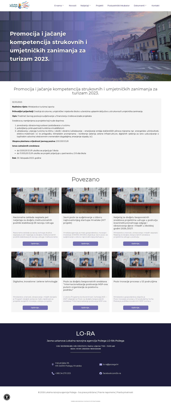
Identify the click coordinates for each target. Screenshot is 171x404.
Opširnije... (35, 244)
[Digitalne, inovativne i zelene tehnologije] (35, 265)
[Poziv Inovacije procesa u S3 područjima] (136, 265)
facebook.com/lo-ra (112, 373)
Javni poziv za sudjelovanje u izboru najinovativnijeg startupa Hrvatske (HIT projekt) (84, 220)
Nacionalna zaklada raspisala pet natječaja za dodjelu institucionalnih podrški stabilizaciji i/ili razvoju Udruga (33, 220)
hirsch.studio (96, 401)
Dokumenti (139, 6)
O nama (58, 6)
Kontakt (155, 6)
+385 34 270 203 (63, 373)
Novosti (72, 6)
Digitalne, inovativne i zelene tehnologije (35, 281)
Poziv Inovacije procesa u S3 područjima (135, 281)
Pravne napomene (106, 392)
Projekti (99, 6)
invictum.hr (87, 401)
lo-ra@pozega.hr (111, 364)
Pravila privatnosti (125, 392)
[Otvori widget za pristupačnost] (6, 397)
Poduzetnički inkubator (118, 6)
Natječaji (84, 6)
